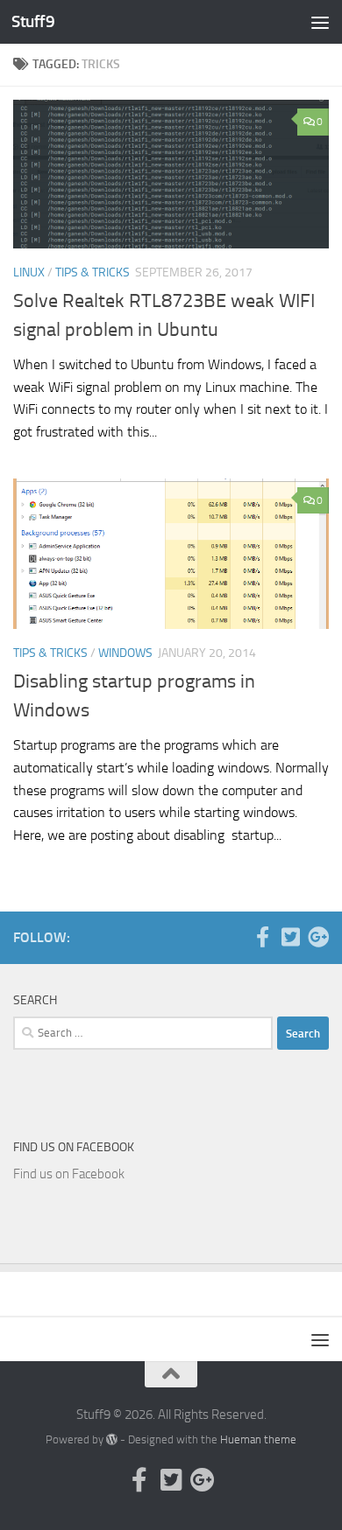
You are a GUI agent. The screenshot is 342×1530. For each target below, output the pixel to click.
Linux (29, 272)
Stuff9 (32, 21)
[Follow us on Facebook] (262, 936)
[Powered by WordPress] (112, 1439)
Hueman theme (258, 1439)
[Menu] (320, 22)
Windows (125, 653)
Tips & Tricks (92, 272)
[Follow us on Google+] (318, 936)
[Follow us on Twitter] (290, 936)
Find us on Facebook (73, 1147)
